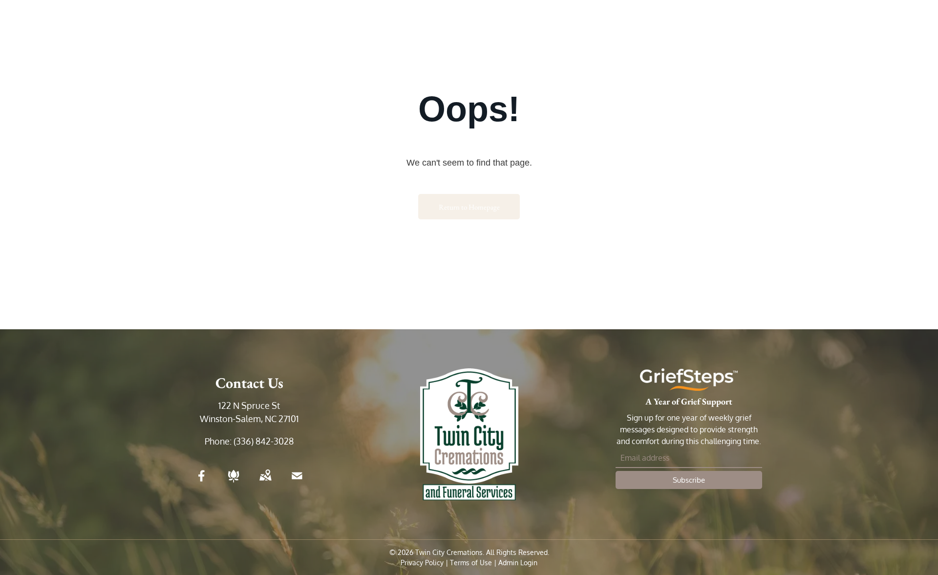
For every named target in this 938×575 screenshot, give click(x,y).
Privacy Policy (422, 562)
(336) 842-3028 (264, 441)
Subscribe (689, 480)
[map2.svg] (265, 482)
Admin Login (517, 562)
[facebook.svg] (202, 482)
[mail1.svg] (297, 482)
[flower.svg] (233, 482)
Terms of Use (471, 562)
